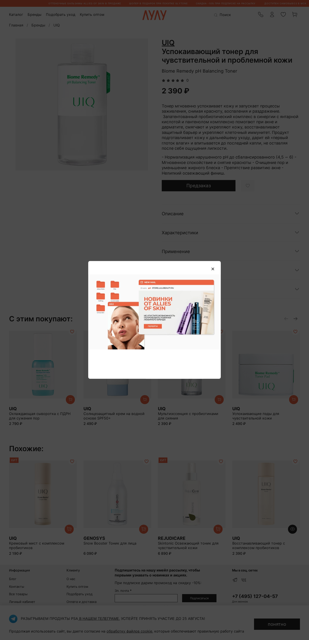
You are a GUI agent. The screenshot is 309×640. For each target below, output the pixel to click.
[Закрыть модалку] (213, 269)
